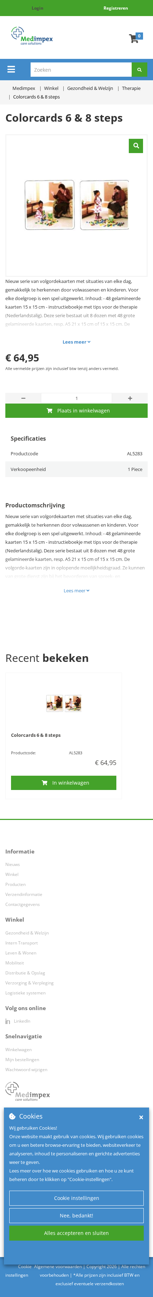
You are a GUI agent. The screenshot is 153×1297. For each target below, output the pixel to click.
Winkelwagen (18, 1050)
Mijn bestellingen (22, 1060)
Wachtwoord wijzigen (26, 1070)
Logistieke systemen (25, 993)
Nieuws (12, 864)
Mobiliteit (14, 963)
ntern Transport (22, 943)
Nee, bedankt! (76, 1215)
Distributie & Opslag (25, 973)
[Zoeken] (139, 69)
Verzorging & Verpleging (29, 983)
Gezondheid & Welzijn (27, 933)
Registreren (116, 8)
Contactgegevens (22, 904)
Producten (15, 884)
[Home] (31, 36)
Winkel (12, 874)
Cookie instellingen (76, 1198)
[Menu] (11, 69)
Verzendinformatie (23, 894)
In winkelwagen (70, 782)
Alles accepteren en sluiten (76, 1233)
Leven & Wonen (20, 953)
